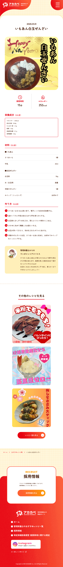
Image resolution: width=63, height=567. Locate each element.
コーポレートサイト (17, 552)
